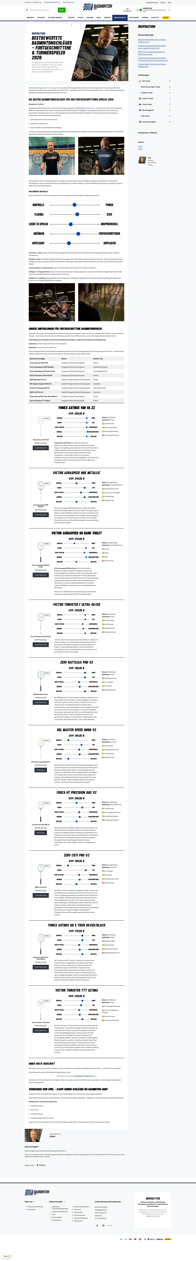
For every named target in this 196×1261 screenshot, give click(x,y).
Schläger (41, 17)
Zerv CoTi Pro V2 (76, 855)
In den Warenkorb (41, 448)
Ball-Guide (146, 81)
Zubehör (107, 17)
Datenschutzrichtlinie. (153, 1216)
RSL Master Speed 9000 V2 (40, 384)
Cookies (109, 1225)
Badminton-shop (93, 108)
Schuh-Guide (147, 104)
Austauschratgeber (149, 122)
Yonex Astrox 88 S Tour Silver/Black (43, 396)
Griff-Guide (145, 116)
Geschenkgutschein (152, 2)
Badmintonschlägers (51, 88)
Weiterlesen (41, 770)
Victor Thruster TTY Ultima (40, 400)
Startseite (30, 17)
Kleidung (90, 17)
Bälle (99, 17)
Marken (145, 17)
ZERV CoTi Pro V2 (36, 392)
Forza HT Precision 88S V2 (40, 388)
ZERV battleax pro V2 (76, 662)
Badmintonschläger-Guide (150, 87)
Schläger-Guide (147, 93)
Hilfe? (169, 2)
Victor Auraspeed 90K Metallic (42, 367)
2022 (140, 149)
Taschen (71, 17)
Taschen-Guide (147, 98)
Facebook (42, 1165)
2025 (140, 146)
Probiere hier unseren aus (77, 1076)
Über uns (162, 2)
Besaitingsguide (148, 110)
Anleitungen (134, 17)
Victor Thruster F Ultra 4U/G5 (76, 604)
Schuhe (80, 17)
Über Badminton (120, 17)
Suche (62, 10)
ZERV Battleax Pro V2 (38, 380)
